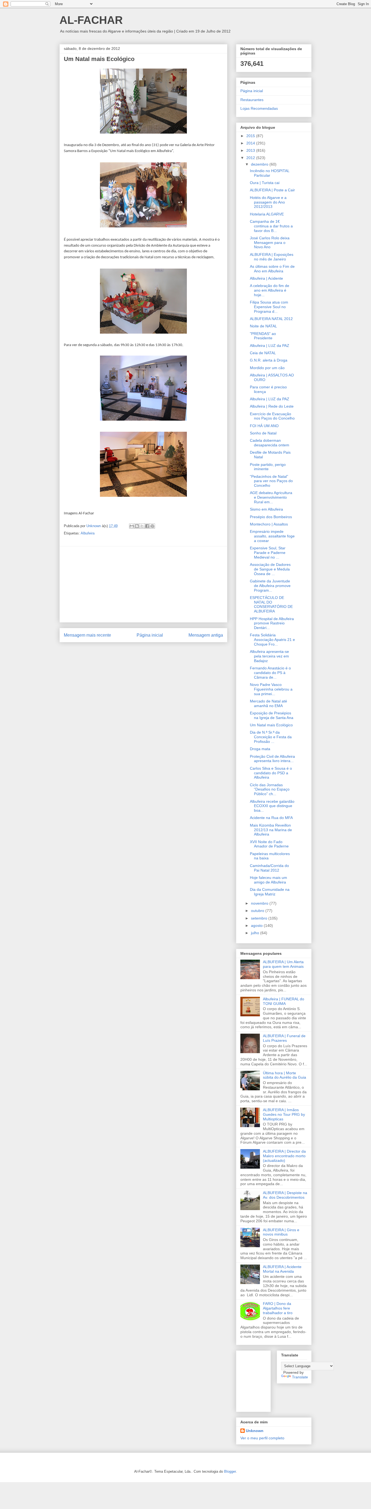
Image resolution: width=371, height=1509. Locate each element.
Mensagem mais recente (87, 635)
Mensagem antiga (205, 635)
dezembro (260, 164)
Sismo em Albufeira (266, 509)
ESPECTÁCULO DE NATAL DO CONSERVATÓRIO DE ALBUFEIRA (271, 604)
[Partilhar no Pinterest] (152, 526)
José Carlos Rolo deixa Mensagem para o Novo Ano (270, 242)
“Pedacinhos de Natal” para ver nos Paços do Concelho (271, 481)
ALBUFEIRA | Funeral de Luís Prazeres (284, 1038)
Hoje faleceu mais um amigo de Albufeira (268, 879)
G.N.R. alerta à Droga (268, 360)
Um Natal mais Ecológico (271, 725)
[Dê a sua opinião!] (137, 526)
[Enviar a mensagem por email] (131, 526)
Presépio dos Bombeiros (271, 517)
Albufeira (88, 533)
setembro (259, 918)
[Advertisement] (143, 584)
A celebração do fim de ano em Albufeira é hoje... (269, 290)
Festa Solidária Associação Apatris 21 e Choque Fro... (272, 639)
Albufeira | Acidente (266, 278)
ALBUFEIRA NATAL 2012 (271, 319)
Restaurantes (251, 100)
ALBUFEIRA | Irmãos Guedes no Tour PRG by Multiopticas (284, 1114)
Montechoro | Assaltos (269, 524)
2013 (251, 150)
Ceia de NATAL (263, 353)
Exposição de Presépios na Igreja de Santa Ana (271, 715)
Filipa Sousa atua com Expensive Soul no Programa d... (269, 307)
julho (255, 933)
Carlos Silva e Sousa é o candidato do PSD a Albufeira (271, 773)
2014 (251, 143)
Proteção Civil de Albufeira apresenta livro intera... (272, 758)
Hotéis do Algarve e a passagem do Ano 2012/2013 (268, 202)
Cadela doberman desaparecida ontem (269, 442)
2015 (251, 136)
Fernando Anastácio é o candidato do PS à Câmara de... (270, 672)
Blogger (230, 1471)
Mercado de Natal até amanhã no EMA (268, 703)
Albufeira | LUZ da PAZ (269, 345)
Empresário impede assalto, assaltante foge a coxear (272, 536)
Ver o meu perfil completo (262, 1438)
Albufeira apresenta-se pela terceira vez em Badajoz (269, 656)
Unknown (254, 1431)
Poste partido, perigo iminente (268, 466)
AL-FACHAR (91, 20)
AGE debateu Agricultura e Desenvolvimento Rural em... (271, 497)
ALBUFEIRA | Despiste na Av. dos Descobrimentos (285, 1195)
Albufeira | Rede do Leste (272, 406)
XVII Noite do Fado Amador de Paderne (269, 844)
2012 (251, 158)
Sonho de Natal (263, 433)
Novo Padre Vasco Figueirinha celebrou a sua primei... (271, 689)
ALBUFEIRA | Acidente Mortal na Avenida (282, 1269)
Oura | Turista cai (264, 182)
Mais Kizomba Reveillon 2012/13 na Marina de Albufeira (271, 830)
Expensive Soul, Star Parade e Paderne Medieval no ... (267, 552)
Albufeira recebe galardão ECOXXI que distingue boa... (272, 806)
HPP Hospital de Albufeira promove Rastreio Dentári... (272, 623)
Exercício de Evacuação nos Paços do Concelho (272, 416)
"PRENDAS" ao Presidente (263, 335)
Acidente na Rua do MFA (271, 817)
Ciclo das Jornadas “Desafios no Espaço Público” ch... (270, 789)
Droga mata (260, 749)
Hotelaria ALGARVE (267, 214)
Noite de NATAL (263, 326)
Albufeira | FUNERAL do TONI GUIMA (283, 1001)
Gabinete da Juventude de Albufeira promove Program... (270, 585)
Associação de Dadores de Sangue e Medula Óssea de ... (270, 569)
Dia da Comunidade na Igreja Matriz (270, 891)
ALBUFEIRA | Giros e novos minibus (281, 1232)
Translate (300, 1377)
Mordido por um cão (267, 368)
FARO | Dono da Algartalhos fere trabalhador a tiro (278, 1308)
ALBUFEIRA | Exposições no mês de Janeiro (271, 256)
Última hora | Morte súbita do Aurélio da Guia (284, 1075)
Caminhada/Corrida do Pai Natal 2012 (269, 867)
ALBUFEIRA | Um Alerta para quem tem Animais (283, 964)
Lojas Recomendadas (259, 108)
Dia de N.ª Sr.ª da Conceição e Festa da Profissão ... (271, 737)
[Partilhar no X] (142, 526)
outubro (258, 910)
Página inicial (150, 635)
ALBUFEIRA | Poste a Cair (272, 190)
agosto (257, 925)
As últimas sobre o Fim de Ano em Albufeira (272, 268)
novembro (260, 903)
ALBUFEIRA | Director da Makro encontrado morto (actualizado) (284, 1156)
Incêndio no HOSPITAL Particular (269, 173)
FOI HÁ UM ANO (264, 426)
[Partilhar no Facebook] (147, 526)
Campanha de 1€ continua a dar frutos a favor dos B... (271, 226)
